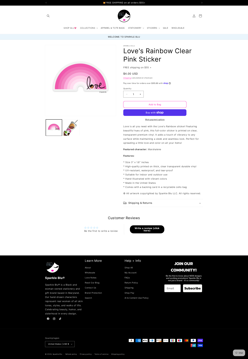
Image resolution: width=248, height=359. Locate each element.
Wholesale (90, 272)
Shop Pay (129, 293)
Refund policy (71, 354)
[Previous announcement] (46, 2)
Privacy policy (86, 354)
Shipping (127, 78)
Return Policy (131, 282)
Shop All (129, 267)
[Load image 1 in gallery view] (54, 127)
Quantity (127, 88)
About (88, 267)
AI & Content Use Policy (137, 298)
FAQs (127, 277)
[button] (48, 16)
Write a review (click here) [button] (147, 229)
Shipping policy (118, 354)
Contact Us (90, 288)
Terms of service (101, 354)
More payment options (155, 119)
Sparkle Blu (58, 354)
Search (88, 298)
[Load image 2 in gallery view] (71, 127)
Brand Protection (93, 293)
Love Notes (90, 277)
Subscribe (192, 288)
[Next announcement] (202, 2)
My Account (131, 272)
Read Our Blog (92, 282)
